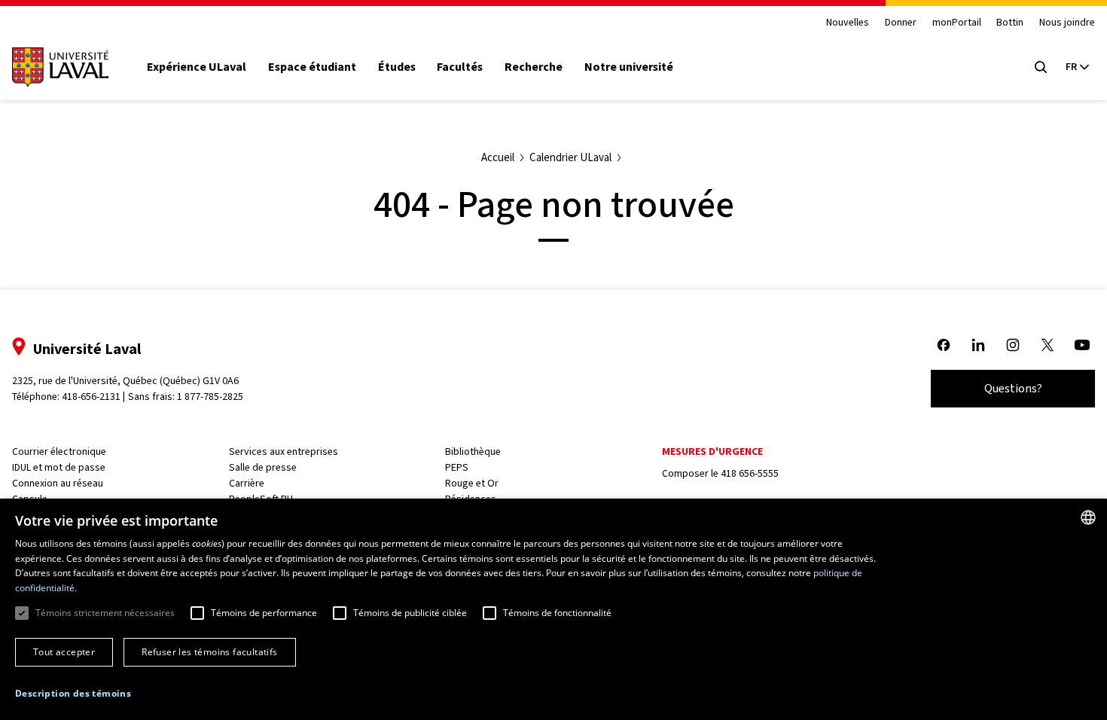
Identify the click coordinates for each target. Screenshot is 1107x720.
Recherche (534, 67)
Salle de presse (263, 467)
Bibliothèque (473, 451)
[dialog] (553, 609)
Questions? (1013, 388)
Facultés (460, 67)
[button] (73, 693)
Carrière (246, 483)
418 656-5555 (750, 473)
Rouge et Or (472, 483)
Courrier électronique (59, 451)
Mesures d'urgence (712, 451)
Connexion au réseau (57, 483)
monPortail (956, 23)
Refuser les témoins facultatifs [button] (209, 651)
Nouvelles (847, 23)
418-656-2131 (91, 396)
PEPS (456, 467)
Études (397, 67)
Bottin (1009, 23)
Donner (900, 23)
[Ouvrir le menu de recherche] (1041, 67)
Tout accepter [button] (64, 651)
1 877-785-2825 (210, 396)
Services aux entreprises (283, 451)
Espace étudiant (312, 67)
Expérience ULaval (196, 67)
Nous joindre (1067, 23)
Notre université (628, 67)
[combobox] (1088, 517)
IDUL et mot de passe (58, 467)
